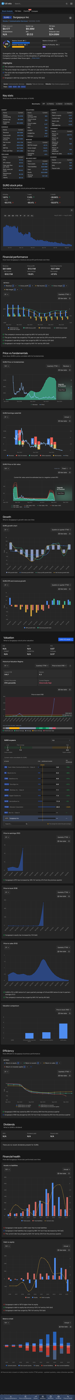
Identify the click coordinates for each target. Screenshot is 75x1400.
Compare (35, 11)
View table (63, 298)
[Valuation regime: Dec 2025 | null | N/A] (60, 728)
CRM (10, 87)
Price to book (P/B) (58, 665)
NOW (15, 87)
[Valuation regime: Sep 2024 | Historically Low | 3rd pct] (44, 728)
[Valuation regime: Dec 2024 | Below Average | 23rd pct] (47, 728)
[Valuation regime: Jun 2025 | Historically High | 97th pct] (54, 728)
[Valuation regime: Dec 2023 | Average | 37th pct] (34, 728)
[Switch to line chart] (13, 286)
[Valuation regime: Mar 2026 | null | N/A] (64, 728)
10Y (5, 366)
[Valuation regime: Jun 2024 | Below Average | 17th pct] (40, 728)
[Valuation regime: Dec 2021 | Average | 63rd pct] (7, 728)
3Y (5, 294)
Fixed (64, 468)
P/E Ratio (18, 11)
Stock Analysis (7, 11)
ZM (19, 87)
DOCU (23, 87)
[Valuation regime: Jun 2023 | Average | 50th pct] (27, 728)
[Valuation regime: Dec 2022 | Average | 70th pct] (21, 728)
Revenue (66, 366)
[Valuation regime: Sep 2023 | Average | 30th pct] (31, 728)
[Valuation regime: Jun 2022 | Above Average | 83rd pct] (14, 728)
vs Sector (59, 104)
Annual (66, 417)
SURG (6, 17)
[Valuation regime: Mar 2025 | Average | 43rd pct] (50, 728)
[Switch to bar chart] (64, 286)
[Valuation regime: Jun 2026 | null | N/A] (67, 728)
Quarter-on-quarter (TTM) (60, 530)
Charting (27, 11)
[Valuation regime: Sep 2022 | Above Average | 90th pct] (17, 728)
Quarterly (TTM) (63, 294)
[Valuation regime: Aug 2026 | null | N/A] (70, 728)
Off (44, 104)
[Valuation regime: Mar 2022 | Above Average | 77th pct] (11, 728)
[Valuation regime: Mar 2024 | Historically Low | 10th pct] (37, 728)
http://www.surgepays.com (60, 84)
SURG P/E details (65, 639)
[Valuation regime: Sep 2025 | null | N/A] (57, 728)
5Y (5, 665)
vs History (50, 104)
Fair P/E (57, 468)
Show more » (36, 58)
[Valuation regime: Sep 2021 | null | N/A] (4, 728)
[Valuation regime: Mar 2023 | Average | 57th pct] (24, 728)
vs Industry (68, 104)
